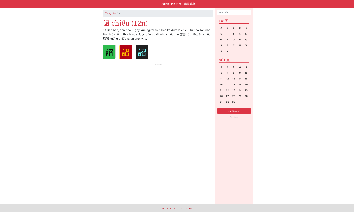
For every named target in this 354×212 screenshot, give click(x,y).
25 (246, 90)
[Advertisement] (158, 85)
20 (246, 84)
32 (227, 101)
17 (227, 84)
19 (240, 84)
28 (233, 96)
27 (227, 96)
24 (240, 90)
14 (240, 78)
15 (246, 78)
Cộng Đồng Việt (185, 208)
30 (246, 96)
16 (221, 84)
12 (227, 78)
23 (233, 90)
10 (246, 72)
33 (233, 101)
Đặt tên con (234, 111)
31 (221, 101)
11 (221, 78)
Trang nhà (110, 13)
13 (233, 78)
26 (221, 96)
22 (227, 90)
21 (221, 90)
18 (233, 84)
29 (240, 96)
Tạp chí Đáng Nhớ (169, 208)
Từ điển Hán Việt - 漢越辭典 (177, 4)
